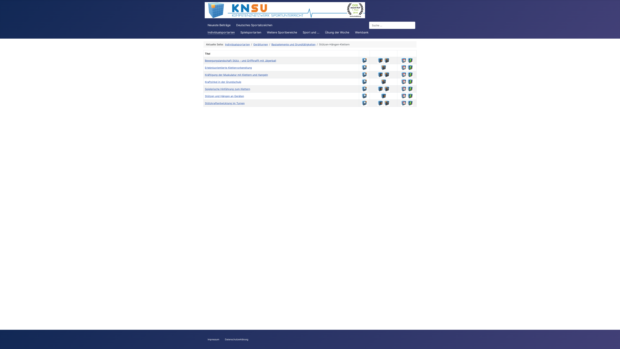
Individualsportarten (221, 32)
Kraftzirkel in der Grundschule (223, 82)
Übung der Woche (337, 32)
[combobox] (392, 25)
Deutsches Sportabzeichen (254, 25)
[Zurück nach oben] (614, 343)
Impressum (213, 339)
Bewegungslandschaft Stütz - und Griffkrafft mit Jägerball (240, 60)
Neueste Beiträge (219, 25)
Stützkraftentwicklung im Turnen (225, 103)
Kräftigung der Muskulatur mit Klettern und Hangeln (236, 74)
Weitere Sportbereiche (282, 32)
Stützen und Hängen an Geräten (224, 96)
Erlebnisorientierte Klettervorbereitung (228, 67)
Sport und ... (311, 32)
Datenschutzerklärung (236, 339)
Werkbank (362, 32)
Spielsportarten (250, 32)
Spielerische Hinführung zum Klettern (227, 89)
